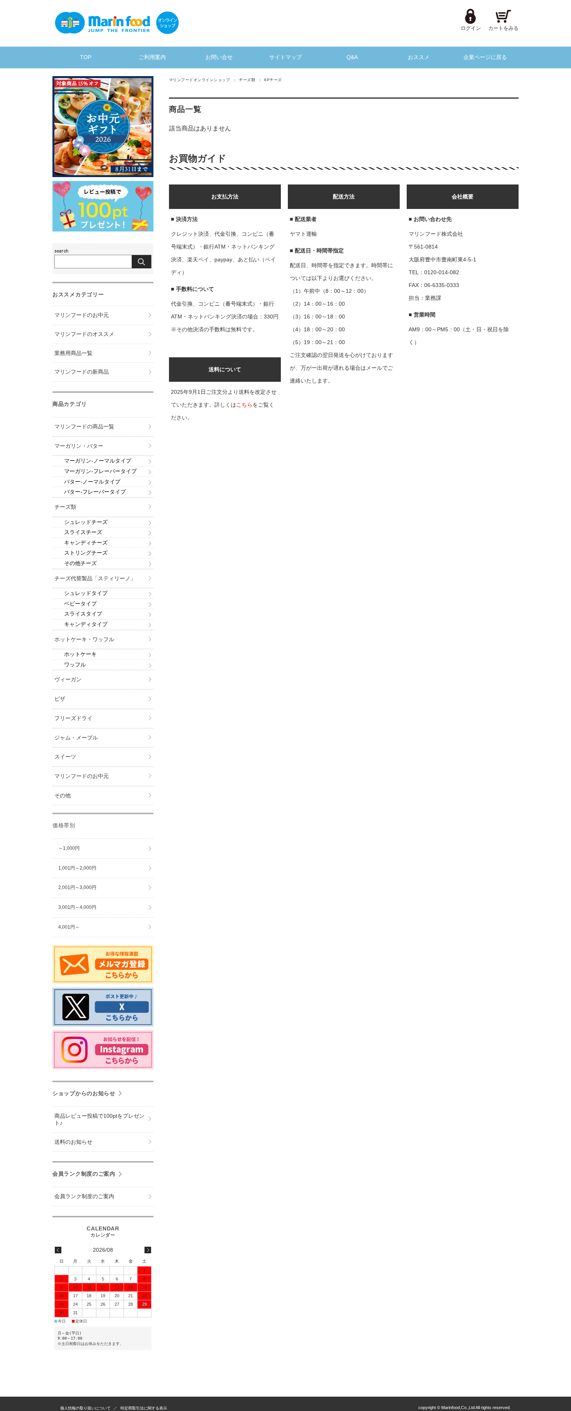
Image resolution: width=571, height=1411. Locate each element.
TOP (85, 57)
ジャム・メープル (76, 738)
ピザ (59, 699)
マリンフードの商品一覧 (84, 427)
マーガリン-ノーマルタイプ (97, 461)
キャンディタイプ (86, 624)
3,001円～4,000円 (77, 907)
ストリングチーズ (86, 553)
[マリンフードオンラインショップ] (116, 32)
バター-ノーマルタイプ (92, 482)
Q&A (352, 57)
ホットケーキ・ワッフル (84, 639)
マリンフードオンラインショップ (199, 80)
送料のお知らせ (73, 1142)
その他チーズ (80, 563)
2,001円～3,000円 (77, 887)
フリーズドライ (73, 718)
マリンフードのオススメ (84, 334)
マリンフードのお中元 (81, 315)
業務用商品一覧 (73, 353)
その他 (62, 796)
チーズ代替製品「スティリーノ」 (95, 578)
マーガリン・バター (78, 446)
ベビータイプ (80, 604)
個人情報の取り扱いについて (85, 1408)
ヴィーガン (68, 679)
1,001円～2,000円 (77, 868)
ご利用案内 (152, 57)
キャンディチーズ (86, 543)
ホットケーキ (80, 654)
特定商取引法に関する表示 (143, 1408)
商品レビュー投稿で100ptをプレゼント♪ (99, 1119)
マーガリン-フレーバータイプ (100, 471)
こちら (244, 405)
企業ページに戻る (485, 57)
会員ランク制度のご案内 (83, 1174)
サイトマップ (285, 57)
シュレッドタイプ (86, 593)
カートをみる (503, 28)
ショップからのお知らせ (83, 1093)
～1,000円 (69, 848)
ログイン (471, 28)
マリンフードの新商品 (81, 372)
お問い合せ (219, 57)
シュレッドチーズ (86, 522)
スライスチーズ (83, 532)
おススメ (419, 57)
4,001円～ (69, 927)
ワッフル (75, 665)
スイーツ (65, 757)
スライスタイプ (83, 614)
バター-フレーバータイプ (95, 492)
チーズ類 (247, 80)
